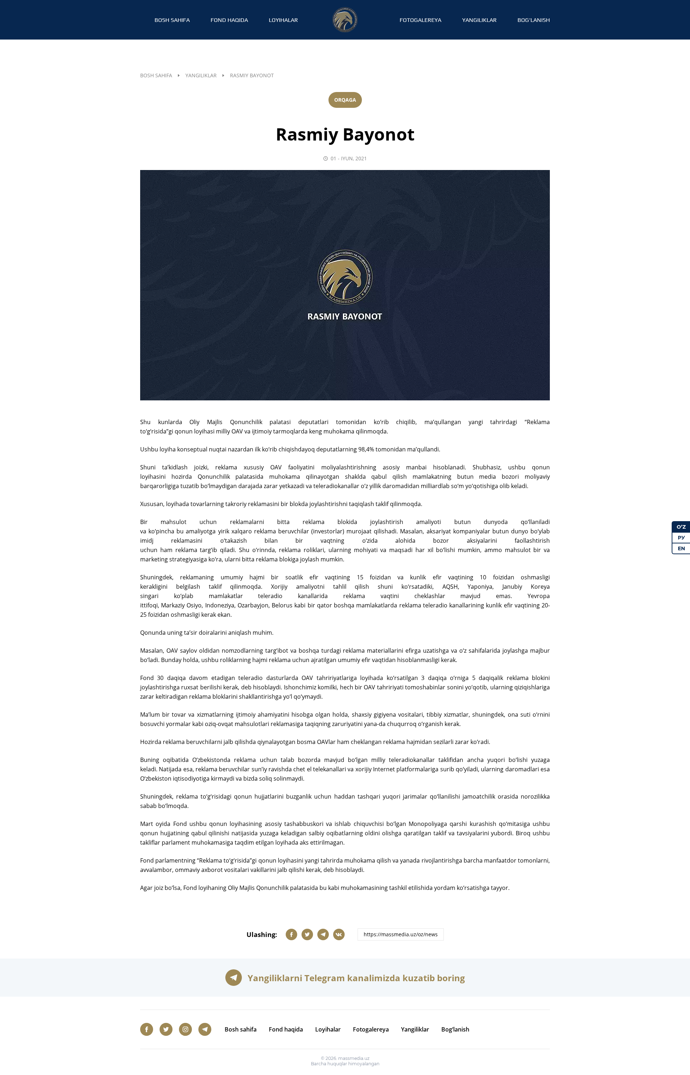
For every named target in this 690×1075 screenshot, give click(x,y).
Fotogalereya (420, 20)
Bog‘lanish (534, 20)
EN (681, 548)
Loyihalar (283, 20)
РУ (681, 537)
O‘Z (681, 527)
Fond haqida (229, 20)
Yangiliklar (479, 20)
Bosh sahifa (172, 20)
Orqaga (345, 99)
